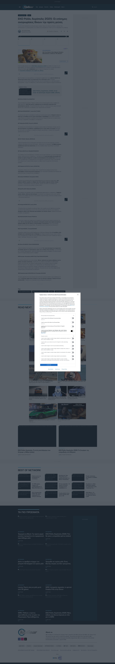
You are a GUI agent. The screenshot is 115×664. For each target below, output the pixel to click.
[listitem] (57, 315)
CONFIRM (49, 364)
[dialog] (57, 332)
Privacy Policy (64, 369)
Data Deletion (50, 369)
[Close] (78, 295)
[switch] (72, 318)
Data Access (57, 369)
